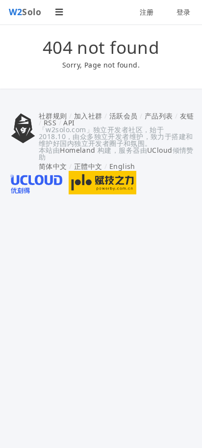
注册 (147, 12)
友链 (187, 115)
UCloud (160, 150)
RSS (50, 122)
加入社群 (88, 115)
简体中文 (53, 166)
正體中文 (88, 166)
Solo (25, 12)
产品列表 (159, 115)
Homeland (77, 150)
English (122, 166)
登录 (184, 12)
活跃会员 (123, 115)
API (69, 122)
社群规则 (53, 115)
